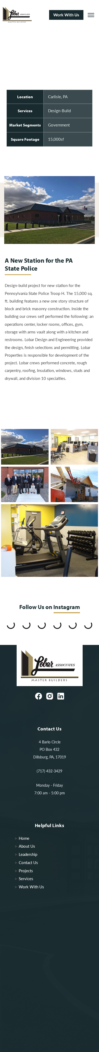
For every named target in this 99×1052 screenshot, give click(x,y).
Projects (26, 870)
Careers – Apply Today (38, 996)
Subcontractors (32, 1004)
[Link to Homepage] (24, 15)
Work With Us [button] (66, 14)
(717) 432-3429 (49, 770)
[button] (91, 15)
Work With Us (31, 886)
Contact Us (28, 862)
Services (26, 878)
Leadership (28, 854)
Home (24, 838)
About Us (27, 846)
